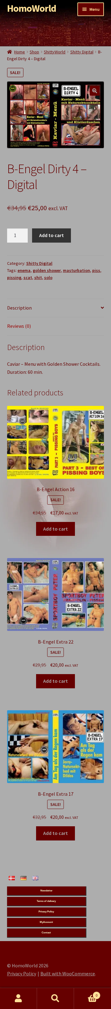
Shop (34, 52)
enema (24, 270)
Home (19, 52)
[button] (95, 91)
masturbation (76, 270)
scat (27, 277)
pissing (14, 277)
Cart (85, 993)
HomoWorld (31, 8)
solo (48, 277)
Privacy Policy (21, 973)
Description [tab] (19, 308)
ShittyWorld (54, 52)
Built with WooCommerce (67, 973)
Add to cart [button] (55, 529)
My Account (18, 998)
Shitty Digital (81, 52)
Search (55, 998)
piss (96, 270)
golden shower (47, 270)
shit (38, 277)
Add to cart (51, 235)
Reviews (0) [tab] (19, 326)
